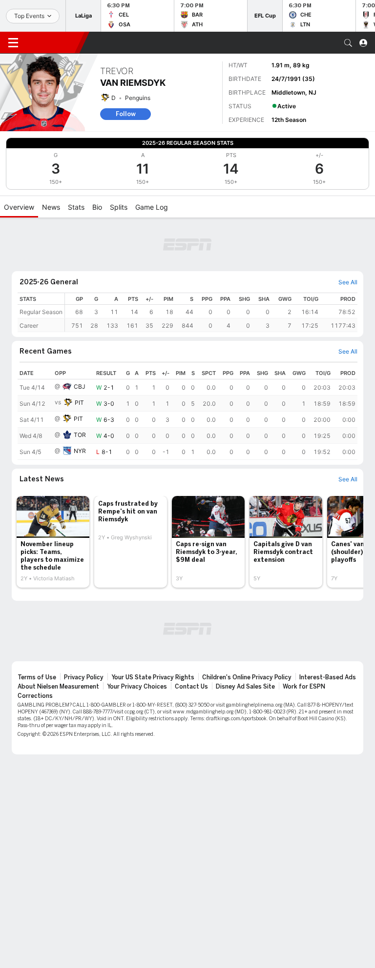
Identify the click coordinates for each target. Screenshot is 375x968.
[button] (348, 43)
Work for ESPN (304, 686)
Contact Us (191, 686)
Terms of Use (37, 677)
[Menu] (13, 43)
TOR (80, 434)
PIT (79, 402)
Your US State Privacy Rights (152, 677)
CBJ (79, 386)
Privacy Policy (84, 677)
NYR (80, 450)
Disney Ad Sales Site (245, 686)
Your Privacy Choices (137, 686)
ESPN (53, 42)
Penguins (137, 97)
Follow (126, 114)
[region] (211, 312)
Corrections (35, 695)
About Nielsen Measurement (58, 686)
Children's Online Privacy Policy (247, 677)
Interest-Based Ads (327, 677)
